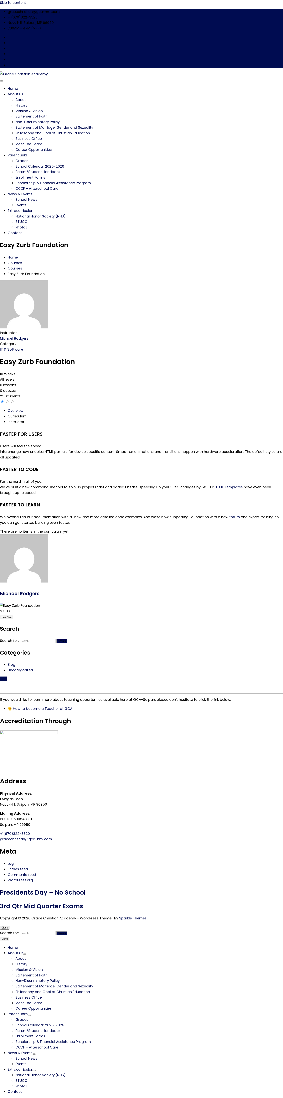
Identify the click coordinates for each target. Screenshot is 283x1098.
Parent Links (18, 155)
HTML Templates (229, 487)
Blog (11, 664)
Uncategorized (20, 670)
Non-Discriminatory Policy (37, 121)
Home (13, 88)
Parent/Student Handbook (37, 171)
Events (21, 205)
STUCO (21, 221)
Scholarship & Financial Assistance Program (53, 182)
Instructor (8, 332)
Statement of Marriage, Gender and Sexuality (54, 127)
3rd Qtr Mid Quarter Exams (41, 906)
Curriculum (17, 416)
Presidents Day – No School (43, 892)
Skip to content (13, 2)
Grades (21, 160)
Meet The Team (28, 144)
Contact (15, 232)
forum (234, 517)
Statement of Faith (31, 116)
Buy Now (7, 617)
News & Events (20, 194)
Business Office (28, 138)
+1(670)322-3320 (15, 833)
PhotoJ (21, 227)
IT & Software (11, 349)
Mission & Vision (29, 110)
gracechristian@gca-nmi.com (26, 839)
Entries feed (18, 869)
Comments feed (22, 874)
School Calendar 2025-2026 (39, 166)
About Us (15, 94)
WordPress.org (20, 880)
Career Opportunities (33, 149)
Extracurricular (20, 210)
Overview (15, 410)
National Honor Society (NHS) (40, 216)
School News (26, 199)
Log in (13, 863)
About (20, 99)
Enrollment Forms (30, 177)
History (21, 105)
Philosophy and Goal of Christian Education (52, 133)
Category (8, 343)
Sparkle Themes (133, 918)
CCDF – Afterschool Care (36, 188)
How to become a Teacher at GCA (42, 708)
